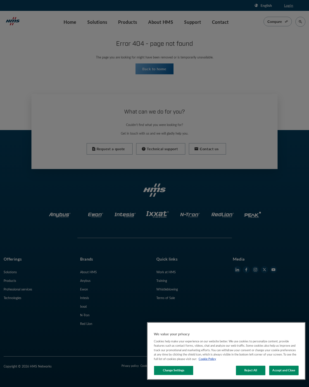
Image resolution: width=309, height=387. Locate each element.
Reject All (250, 370)
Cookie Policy (207, 359)
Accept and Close (283, 370)
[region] (226, 351)
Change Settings (174, 370)
